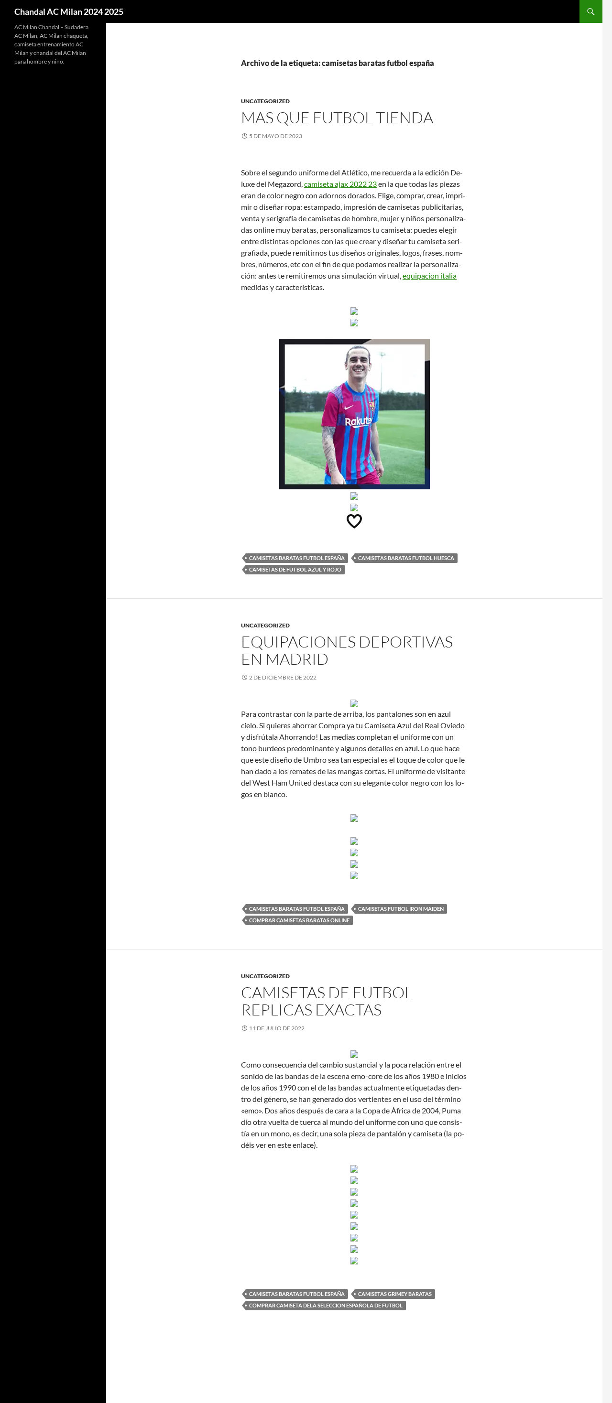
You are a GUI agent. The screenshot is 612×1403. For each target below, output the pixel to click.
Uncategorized (265, 101)
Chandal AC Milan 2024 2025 (68, 11)
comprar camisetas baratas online (299, 920)
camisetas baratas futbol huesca (406, 558)
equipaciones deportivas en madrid (347, 650)
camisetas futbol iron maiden (401, 909)
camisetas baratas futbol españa (297, 558)
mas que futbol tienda (337, 117)
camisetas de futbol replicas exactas (327, 1000)
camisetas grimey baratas (395, 1294)
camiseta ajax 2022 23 (340, 183)
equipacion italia (430, 275)
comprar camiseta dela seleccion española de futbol (326, 1305)
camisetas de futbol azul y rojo (295, 569)
